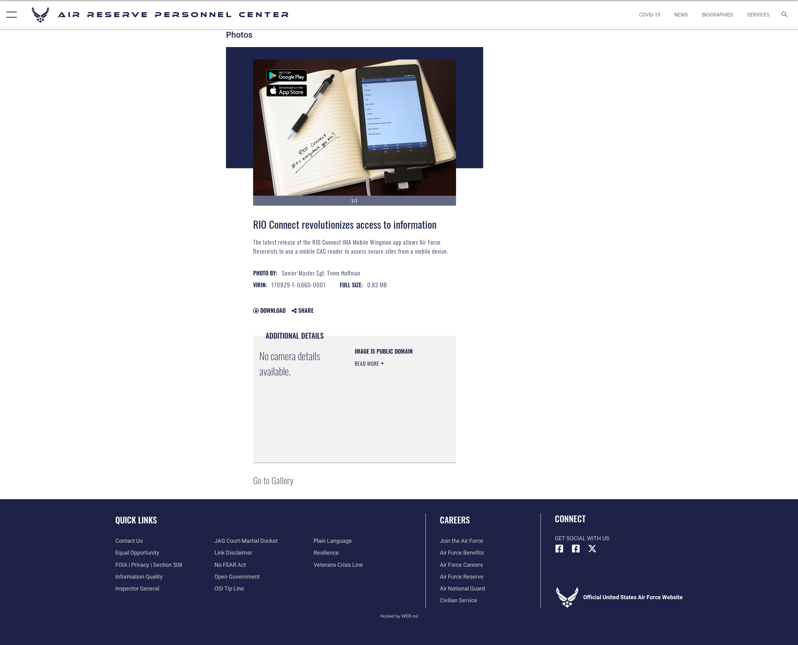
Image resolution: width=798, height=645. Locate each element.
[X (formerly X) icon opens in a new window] (592, 548)
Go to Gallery (273, 480)
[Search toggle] (784, 15)
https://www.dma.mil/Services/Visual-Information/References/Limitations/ (392, 442)
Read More (368, 363)
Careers (455, 520)
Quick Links (136, 520)
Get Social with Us (582, 538)
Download (272, 310)
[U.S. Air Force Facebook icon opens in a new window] (575, 548)
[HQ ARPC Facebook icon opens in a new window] (559, 548)
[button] (10, 15)
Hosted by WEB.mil (399, 616)
